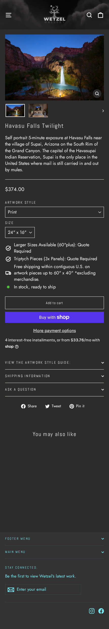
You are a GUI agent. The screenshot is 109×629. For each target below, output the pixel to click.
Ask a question (21, 389)
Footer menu (18, 539)
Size (9, 222)
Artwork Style (20, 202)
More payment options (54, 330)
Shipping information (27, 376)
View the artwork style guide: (38, 362)
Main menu (15, 552)
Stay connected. (21, 567)
